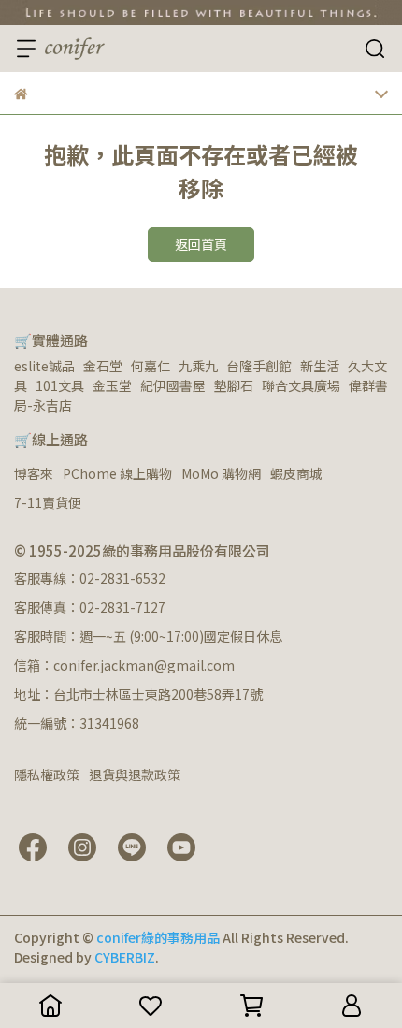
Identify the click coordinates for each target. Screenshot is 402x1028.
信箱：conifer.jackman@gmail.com (124, 665)
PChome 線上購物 (117, 473)
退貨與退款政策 (134, 774)
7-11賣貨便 (47, 502)
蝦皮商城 (296, 473)
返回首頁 (201, 244)
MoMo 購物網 (221, 473)
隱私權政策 (46, 774)
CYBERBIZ (124, 957)
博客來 (33, 473)
